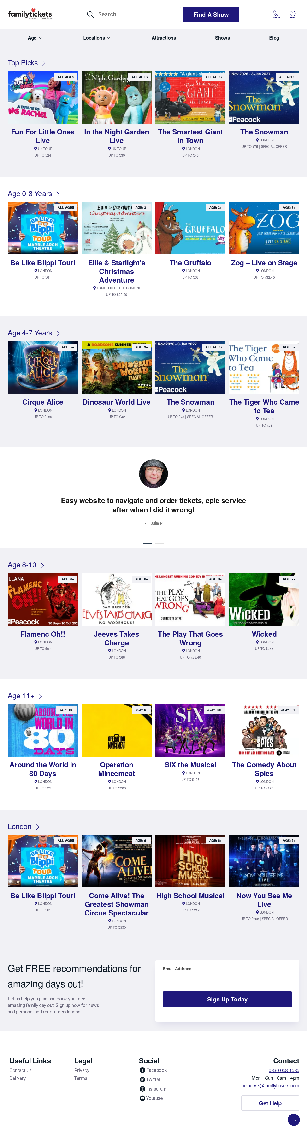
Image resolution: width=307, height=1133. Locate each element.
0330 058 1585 (284, 1069)
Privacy (81, 1070)
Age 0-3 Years (30, 193)
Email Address (177, 968)
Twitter (153, 1079)
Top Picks (23, 62)
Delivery (17, 1078)
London (20, 826)
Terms (80, 1078)
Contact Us (20, 1070)
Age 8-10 (22, 564)
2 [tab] (159, 543)
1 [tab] (147, 543)
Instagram (156, 1089)
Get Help (270, 1103)
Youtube (154, 1098)
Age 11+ (21, 695)
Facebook (156, 1070)
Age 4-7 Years (30, 332)
